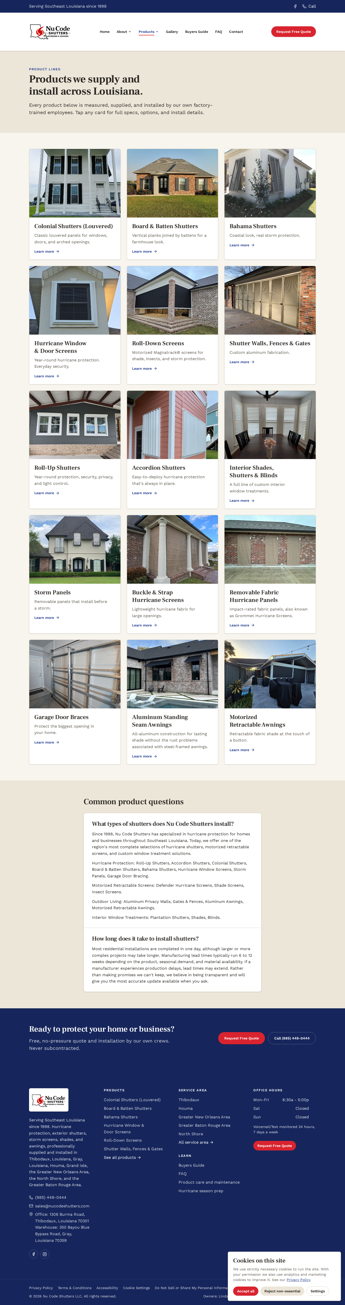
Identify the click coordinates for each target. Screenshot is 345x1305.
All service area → (196, 1142)
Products (146, 32)
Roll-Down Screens (123, 1140)
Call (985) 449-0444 (292, 1038)
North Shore (191, 1134)
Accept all (245, 1291)
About (122, 32)
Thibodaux (189, 1099)
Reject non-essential (282, 1291)
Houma (186, 1108)
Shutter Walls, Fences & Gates (133, 1148)
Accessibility (107, 1288)
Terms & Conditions (74, 1288)
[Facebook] (33, 1254)
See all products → (122, 1157)
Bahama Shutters (121, 1117)
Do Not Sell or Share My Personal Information (194, 1288)
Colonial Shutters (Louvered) (132, 1099)
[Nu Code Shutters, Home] (50, 32)
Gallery (172, 32)
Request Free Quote (293, 32)
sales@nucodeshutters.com (62, 1206)
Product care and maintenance (209, 1182)
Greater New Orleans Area (204, 1117)
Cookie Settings (136, 1288)
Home (105, 32)
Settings (318, 1291)
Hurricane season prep (201, 1190)
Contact (236, 32)
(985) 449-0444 (50, 1197)
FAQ (218, 32)
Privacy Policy (41, 1288)
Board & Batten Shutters (128, 1108)
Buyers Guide (196, 32)
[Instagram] (44, 1254)
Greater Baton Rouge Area (204, 1125)
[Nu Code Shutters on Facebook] (295, 6)
